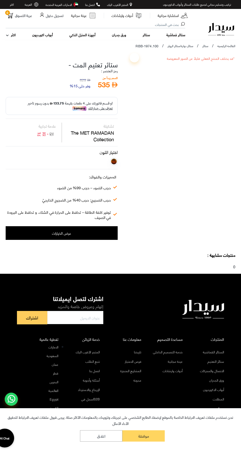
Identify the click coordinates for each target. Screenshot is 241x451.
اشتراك (32, 318)
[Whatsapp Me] (11, 402)
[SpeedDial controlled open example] (134, 57)
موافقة (143, 435)
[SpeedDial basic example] (11, 399)
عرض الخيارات (61, 233)
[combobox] (96, 24)
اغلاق (101, 435)
